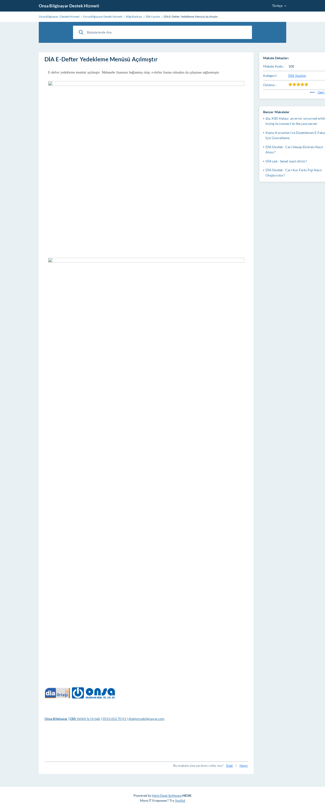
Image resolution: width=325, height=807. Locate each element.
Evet (229, 765)
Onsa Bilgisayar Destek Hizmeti (69, 5)
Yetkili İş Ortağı (85, 719)
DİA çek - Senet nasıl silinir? (286, 161)
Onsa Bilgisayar (56, 719)
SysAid (180, 800)
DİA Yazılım (297, 75)
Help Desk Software (167, 795)
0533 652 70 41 (115, 719)
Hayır (244, 765)
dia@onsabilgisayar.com (146, 719)
